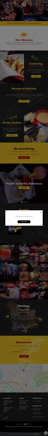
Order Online (24, 221)
